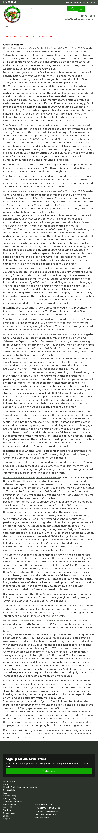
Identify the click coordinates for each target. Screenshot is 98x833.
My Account (9, 781)
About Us (7, 784)
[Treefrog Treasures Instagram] (6, 2)
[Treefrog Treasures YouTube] (12, 2)
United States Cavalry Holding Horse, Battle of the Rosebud (34, 621)
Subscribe (49, 771)
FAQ (5, 793)
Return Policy (9, 795)
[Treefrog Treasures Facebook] (4, 2)
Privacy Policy (9, 798)
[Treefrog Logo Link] (14, 15)
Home (6, 26)
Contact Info (9, 790)
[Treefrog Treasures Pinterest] (9, 2)
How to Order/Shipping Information (20, 787)
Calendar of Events (12, 801)
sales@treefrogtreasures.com (80, 19)
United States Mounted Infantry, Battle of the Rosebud (31, 48)
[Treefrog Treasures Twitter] (15, 2)
